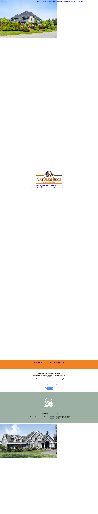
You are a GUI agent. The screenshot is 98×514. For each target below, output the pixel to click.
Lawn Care (54, 1)
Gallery (75, 1)
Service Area (79, 1)
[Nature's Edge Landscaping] (6, 2)
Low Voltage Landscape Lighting (68, 1)
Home (38, 1)
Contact (82, 1)
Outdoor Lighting (59, 1)
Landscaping (44, 1)
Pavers (41, 1)
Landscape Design (49, 1)
